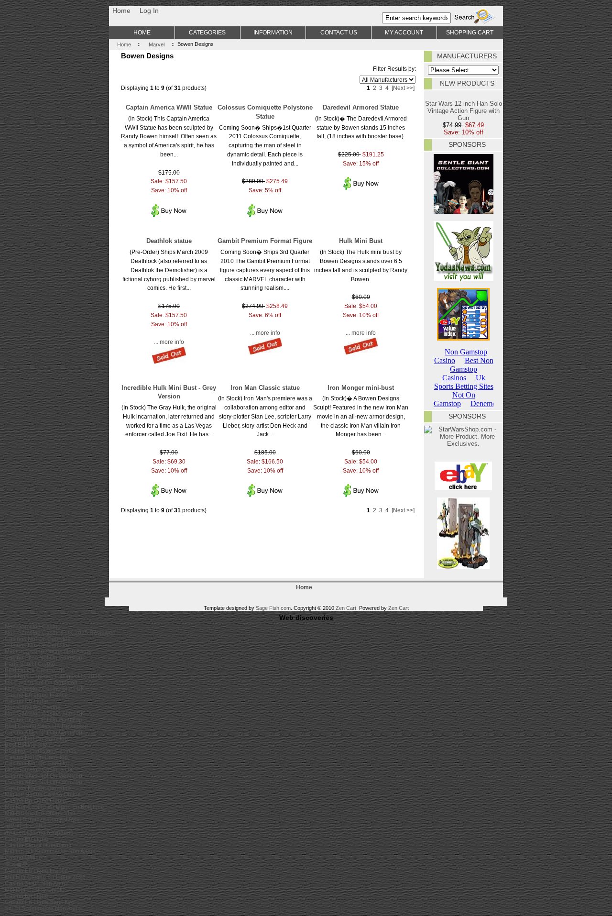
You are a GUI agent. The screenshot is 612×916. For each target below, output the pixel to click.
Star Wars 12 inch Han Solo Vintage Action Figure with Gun (463, 110)
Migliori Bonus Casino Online (43, 794)
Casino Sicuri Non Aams (36, 883)
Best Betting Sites (27, 744)
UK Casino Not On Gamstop (41, 682)
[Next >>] (403, 88)
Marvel (156, 44)
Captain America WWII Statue (169, 107)
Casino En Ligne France (36, 695)
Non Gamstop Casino (33, 626)
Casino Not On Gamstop (36, 738)
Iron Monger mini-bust (361, 387)
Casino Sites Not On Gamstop (43, 657)
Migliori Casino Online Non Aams (48, 651)
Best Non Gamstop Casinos (40, 751)
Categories (207, 32)
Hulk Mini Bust (360, 240)
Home (121, 10)
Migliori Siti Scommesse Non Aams (50, 851)
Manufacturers (467, 56)
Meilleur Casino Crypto (35, 889)
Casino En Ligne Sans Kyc (39, 902)
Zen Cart (346, 608)
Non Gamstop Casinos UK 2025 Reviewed (60, 632)
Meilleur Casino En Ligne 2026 (45, 877)
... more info (169, 342)
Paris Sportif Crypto (30, 664)
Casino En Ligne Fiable (35, 800)
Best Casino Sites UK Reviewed (46, 726)
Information (273, 32)
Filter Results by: (394, 69)
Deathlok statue (169, 240)
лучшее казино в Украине (39, 832)
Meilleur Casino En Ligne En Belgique (54, 807)
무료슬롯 (16, 864)
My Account (404, 32)
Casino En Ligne (26, 701)
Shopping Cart (469, 32)
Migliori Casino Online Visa (40, 813)
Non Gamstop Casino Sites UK (45, 688)
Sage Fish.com (273, 608)
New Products (467, 83)
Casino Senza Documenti (38, 845)
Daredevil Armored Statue (361, 107)
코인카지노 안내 (25, 825)
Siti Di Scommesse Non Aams (43, 908)
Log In (149, 10)
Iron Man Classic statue (265, 387)
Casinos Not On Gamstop (38, 639)
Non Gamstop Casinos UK (39, 769)
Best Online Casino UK (35, 670)
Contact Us (338, 32)
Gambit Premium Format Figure (265, 240)
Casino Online (23, 857)
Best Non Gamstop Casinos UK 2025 (53, 676)
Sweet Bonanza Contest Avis (42, 819)
